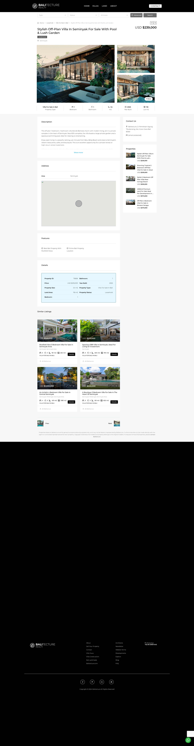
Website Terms (121, 650)
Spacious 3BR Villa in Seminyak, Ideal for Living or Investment (99, 346)
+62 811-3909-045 (151, 644)
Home (42, 23)
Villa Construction (92, 657)
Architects (119, 643)
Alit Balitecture (46, 361)
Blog (117, 660)
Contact (89, 650)
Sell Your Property (92, 646)
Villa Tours (90, 653)
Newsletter (119, 646)
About (88, 643)
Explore (118, 657)
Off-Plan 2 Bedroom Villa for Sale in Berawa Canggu (144, 203)
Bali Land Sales (91, 660)
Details (71, 354)
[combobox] (52, 15)
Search (150, 15)
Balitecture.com (92, 663)
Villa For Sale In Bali (62, 23)
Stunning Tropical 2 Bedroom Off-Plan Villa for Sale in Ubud (145, 168)
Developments (121, 653)
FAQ (117, 663)
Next (110, 423)
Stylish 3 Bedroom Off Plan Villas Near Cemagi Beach (145, 179)
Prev (47, 423)
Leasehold (49, 23)
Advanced (137, 15)
